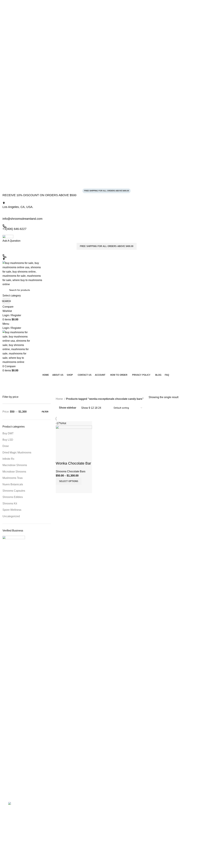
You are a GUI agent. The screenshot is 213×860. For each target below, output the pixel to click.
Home (60, 398)
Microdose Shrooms (14, 471)
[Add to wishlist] (60, 457)
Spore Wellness (11, 509)
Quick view (69, 489)
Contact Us (63, 839)
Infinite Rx (8, 458)
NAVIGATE (63, 805)
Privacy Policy (64, 816)
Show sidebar (67, 407)
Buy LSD (7, 439)
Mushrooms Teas (12, 478)
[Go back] (6, 381)
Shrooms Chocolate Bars (70, 471)
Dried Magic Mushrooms (16, 452)
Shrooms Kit (9, 503)
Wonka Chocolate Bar (73, 463)
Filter (45, 412)
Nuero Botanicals (12, 484)
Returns (61, 827)
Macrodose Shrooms (14, 465)
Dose (5, 446)
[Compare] (60, 489)
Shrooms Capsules (13, 490)
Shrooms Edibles (12, 497)
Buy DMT (8, 433)
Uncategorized (11, 516)
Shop (60, 821)
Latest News (63, 833)
